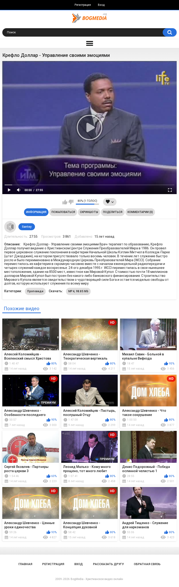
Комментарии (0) (140, 212)
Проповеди (35, 291)
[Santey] (10, 227)
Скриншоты (89, 212)
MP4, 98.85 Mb (78, 291)
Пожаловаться (63, 212)
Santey (26, 226)
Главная (25, 564)
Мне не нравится (71, 202)
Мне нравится (64, 202)
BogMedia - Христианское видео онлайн (97, 579)
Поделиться (112, 212)
